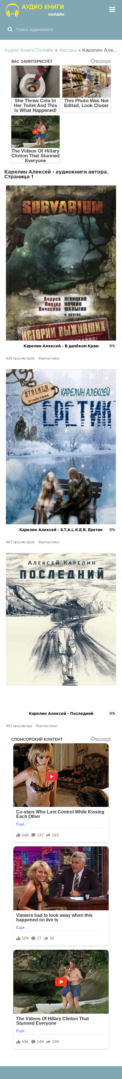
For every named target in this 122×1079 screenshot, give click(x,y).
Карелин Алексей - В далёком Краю (61, 346)
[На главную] (35, 10)
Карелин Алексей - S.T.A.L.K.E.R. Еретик (61, 530)
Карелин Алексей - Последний (61, 713)
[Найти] (10, 30)
